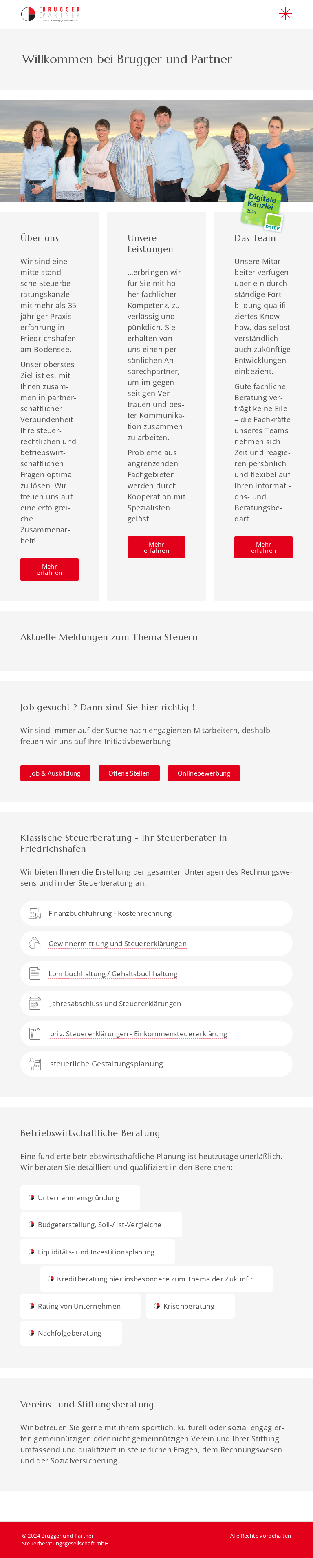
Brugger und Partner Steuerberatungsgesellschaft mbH (65, 1539)
